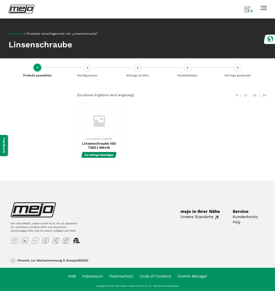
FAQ (236, 222)
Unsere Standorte (196, 216)
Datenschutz (121, 276)
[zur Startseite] (21, 9)
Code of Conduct (155, 276)
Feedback (4, 145)
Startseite (16, 33)
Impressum (92, 276)
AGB (72, 276)
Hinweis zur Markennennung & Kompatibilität (52, 260)
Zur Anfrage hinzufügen (98, 154)
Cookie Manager (192, 276)
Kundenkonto (245, 216)
